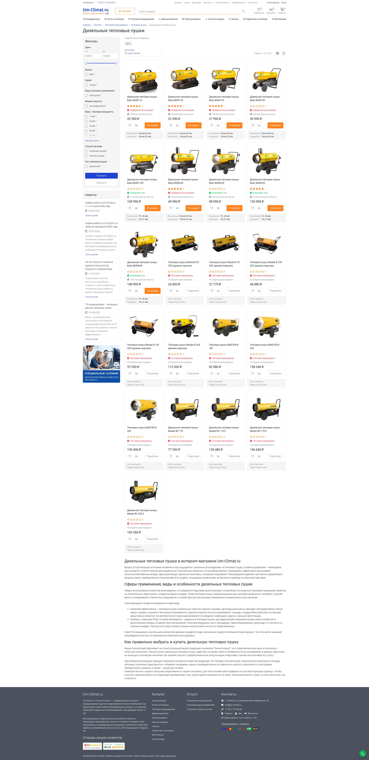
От (87, 51)
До (104, 51)
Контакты (253, 2)
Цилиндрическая (98, 105)
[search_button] (243, 11)
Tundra (93, 84)
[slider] (86, 63)
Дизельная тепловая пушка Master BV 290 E (142, 512)
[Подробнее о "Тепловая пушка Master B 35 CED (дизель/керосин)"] (185, 244)
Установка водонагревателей (200, 705)
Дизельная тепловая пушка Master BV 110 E (224, 429)
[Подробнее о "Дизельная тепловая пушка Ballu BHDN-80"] (144, 244)
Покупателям (221, 2)
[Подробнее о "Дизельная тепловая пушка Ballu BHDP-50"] (266, 78)
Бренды (178, 2)
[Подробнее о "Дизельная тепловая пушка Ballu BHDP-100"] (144, 161)
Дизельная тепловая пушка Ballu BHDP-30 (224, 98)
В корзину (152, 125)
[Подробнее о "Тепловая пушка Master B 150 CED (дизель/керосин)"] (144, 326)
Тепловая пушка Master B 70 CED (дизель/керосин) (224, 264)
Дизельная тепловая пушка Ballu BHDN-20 (183, 181)
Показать (101, 175)
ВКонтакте (253, 713)
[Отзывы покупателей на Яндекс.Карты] (92, 746)
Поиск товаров (147, 11)
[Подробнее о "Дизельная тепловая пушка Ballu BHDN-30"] (225, 161)
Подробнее (193, 290)
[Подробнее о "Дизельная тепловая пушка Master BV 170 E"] (266, 409)
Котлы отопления (160, 705)
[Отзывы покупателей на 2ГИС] (114, 746)
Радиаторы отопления (162, 730)
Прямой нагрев (97, 155)
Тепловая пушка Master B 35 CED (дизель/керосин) (183, 264)
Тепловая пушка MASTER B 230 (264, 346)
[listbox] (143, 53)
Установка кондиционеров (199, 700)
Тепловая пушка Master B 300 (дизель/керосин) (184, 346)
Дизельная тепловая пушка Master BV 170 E (265, 429)
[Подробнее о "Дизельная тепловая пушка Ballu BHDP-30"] (225, 78)
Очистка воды (158, 739)
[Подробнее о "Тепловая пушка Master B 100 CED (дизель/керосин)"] (266, 244)
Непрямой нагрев (98, 151)
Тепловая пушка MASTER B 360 (142, 429)
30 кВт (93, 126)
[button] (125, 11)
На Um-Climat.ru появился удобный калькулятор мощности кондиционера (99, 265)
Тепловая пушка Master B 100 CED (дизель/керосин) (266, 264)
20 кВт (93, 121)
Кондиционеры (159, 700)
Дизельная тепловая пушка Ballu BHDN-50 (265, 181)
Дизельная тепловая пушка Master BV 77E (183, 429)
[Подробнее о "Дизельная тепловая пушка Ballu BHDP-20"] (185, 78)
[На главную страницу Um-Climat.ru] (95, 11)
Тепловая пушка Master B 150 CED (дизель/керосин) (143, 346)
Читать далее (91, 215)
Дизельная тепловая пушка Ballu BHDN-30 (224, 181)
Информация (238, 2)
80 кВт (93, 135)
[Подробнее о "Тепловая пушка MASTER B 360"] (144, 409)
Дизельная (95, 166)
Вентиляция (157, 735)
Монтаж (207, 2)
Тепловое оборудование (163, 709)
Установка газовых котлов (199, 709)
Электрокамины (159, 718)
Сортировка (129, 50)
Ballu (92, 74)
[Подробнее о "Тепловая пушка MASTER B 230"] (266, 326)
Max (240, 713)
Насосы (155, 726)
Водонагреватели (160, 713)
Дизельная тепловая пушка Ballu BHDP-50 (265, 98)
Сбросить (101, 182)
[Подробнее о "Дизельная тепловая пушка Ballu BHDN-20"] (185, 161)
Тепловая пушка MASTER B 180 (223, 346)
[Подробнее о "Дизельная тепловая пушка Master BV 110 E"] (225, 409)
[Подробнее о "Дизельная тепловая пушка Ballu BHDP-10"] (144, 78)
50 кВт (93, 130)
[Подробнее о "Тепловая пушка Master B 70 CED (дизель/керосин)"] (225, 244)
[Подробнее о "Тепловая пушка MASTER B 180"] (225, 326)
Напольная (95, 95)
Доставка (196, 2)
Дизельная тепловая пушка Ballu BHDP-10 (142, 98)
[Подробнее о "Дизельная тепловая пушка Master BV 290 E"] (144, 492)
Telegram (228, 713)
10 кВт (93, 116)
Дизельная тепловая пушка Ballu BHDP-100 (142, 181)
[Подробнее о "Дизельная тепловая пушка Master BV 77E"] (185, 409)
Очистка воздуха (160, 722)
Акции (187, 2)
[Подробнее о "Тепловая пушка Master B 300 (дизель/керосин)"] (185, 326)
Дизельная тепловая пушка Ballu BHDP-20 (183, 98)
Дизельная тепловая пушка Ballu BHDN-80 (142, 264)
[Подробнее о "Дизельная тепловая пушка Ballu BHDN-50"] (266, 161)
